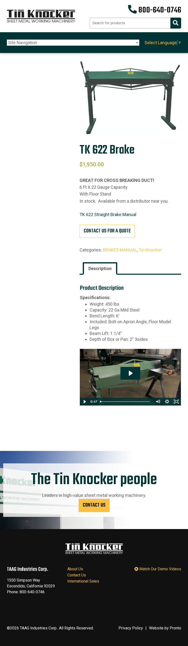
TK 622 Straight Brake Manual (108, 214)
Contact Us (94, 505)
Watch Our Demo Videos (159, 569)
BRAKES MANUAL (120, 249)
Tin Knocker (150, 249)
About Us (75, 569)
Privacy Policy (130, 628)
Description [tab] (100, 268)
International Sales (83, 581)
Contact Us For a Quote (107, 231)
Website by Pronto (165, 628)
